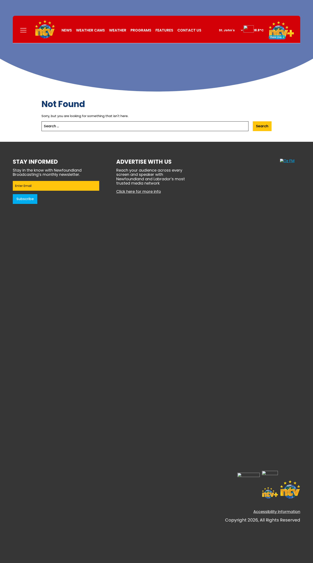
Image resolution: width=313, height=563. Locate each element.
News (67, 30)
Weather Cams (90, 30)
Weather (117, 30)
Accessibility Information (276, 511)
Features (164, 30)
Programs (141, 30)
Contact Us (189, 30)
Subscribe (25, 198)
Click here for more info (138, 191)
